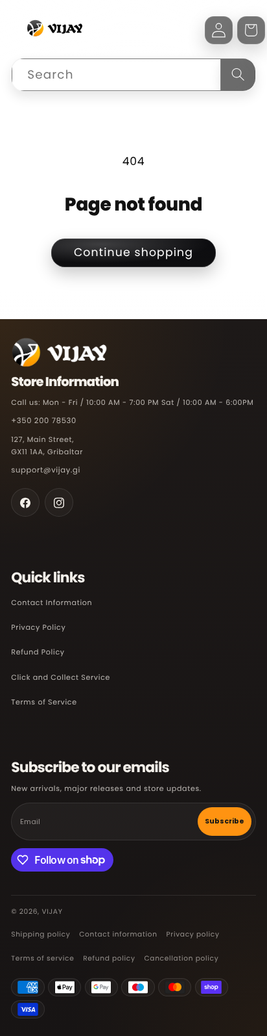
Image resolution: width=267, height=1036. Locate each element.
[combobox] (133, 74)
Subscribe (224, 821)
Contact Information (51, 602)
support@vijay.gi (45, 470)
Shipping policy (40, 934)
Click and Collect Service (60, 677)
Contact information (118, 934)
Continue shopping (133, 253)
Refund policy (109, 958)
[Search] (237, 74)
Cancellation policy (181, 958)
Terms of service (42, 958)
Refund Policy (37, 652)
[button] (251, 30)
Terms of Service (44, 702)
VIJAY (51, 911)
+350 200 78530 (43, 421)
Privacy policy (192, 934)
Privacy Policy (38, 627)
